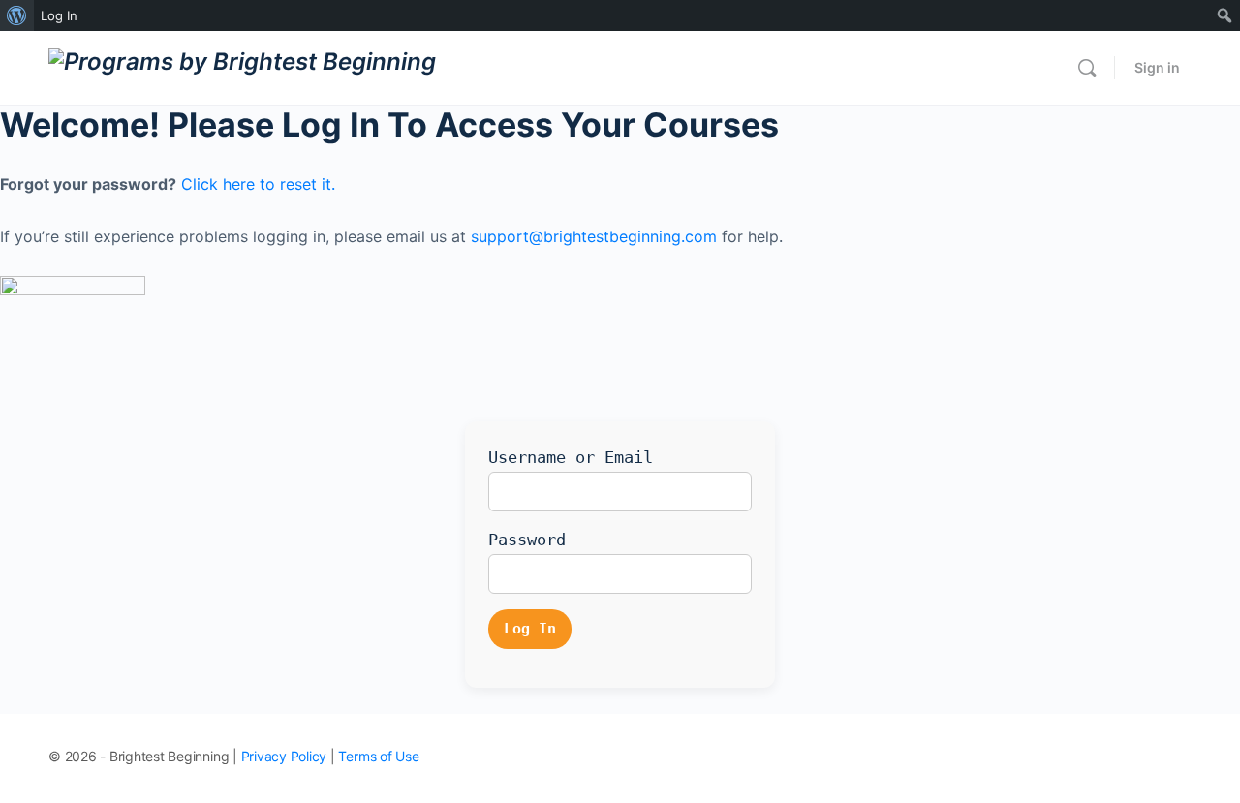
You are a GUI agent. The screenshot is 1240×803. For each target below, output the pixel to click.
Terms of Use (378, 756)
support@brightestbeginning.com (594, 236)
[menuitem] (17, 15)
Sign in (1157, 67)
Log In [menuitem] (59, 15)
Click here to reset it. (258, 184)
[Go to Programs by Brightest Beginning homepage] (242, 66)
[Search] (1087, 67)
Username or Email (570, 457)
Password (527, 539)
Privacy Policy (284, 756)
